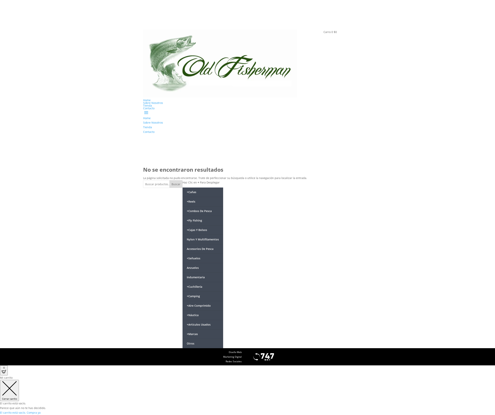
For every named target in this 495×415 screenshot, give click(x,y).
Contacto (148, 108)
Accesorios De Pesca (200, 249)
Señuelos (193, 258)
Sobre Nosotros (153, 103)
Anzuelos (193, 268)
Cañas (191, 192)
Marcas (192, 334)
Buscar (176, 184)
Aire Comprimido (199, 305)
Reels (191, 201)
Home (147, 100)
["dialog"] (247, 395)
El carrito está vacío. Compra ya (20, 412)
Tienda (147, 105)
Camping (193, 296)
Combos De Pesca (199, 211)
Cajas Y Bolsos (197, 230)
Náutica (193, 315)
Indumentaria (196, 277)
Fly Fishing (194, 220)
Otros (190, 343)
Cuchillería (194, 287)
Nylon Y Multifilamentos (203, 239)
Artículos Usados (199, 324)
